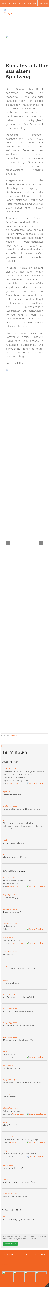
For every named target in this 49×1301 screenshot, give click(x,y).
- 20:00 (16, 854)
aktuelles (13, 735)
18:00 (10, 769)
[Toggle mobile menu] (43, 14)
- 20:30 (15, 909)
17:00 (9, 877)
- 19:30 (15, 769)
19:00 (10, 1094)
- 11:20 (15, 1023)
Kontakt (42, 1254)
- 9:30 (13, 994)
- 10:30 (14, 1008)
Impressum (8, 1254)
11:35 (9, 1037)
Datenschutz (26, 1254)
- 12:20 (15, 1037)
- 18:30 (16, 1193)
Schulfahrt (14, 1142)
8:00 (9, 1080)
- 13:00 (15, 806)
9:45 (9, 1008)
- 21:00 (15, 1094)
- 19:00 (14, 877)
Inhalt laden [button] (10, 1244)
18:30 (9, 895)
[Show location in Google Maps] (36, 783)
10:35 (9, 1023)
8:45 (9, 994)
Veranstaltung (12, 783)
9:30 (10, 806)
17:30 (9, 923)
